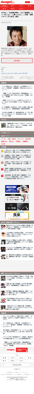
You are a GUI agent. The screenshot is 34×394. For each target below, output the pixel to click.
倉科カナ (11, 141)
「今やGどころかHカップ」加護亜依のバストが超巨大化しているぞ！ (26, 78)
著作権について (20, 374)
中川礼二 (16, 73)
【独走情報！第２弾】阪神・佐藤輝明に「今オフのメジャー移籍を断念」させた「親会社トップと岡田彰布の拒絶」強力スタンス (17, 176)
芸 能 (4, 5)
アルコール (3, 73)
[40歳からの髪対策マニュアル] (17, 192)
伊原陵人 (18, 141)
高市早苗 (28, 139)
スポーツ (13, 5)
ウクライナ (21, 139)
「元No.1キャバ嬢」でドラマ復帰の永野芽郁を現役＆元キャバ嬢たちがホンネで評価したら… (17, 151)
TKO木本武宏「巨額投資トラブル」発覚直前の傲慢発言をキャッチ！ (7, 78)
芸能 (2, 69)
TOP (27, 2)
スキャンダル (10, 73)
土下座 (23, 73)
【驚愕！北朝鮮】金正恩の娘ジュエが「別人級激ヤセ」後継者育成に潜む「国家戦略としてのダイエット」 (17, 170)
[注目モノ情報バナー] (17, 210)
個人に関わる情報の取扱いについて (9, 374)
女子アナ (13, 8)
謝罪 (26, 73)
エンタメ (21, 8)
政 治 (29, 5)
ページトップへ (17, 364)
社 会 (21, 5)
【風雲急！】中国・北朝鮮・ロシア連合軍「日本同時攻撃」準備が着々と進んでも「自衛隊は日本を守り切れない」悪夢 (17, 157)
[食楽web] (17, 219)
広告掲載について (28, 374)
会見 (20, 73)
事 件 (4, 8)
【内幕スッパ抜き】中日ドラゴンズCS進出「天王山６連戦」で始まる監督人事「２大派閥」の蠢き (17, 163)
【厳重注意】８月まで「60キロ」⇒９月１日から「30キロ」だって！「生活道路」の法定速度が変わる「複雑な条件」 (19, 125)
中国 (9, 139)
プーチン (3, 139)
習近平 (14, 139)
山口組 (3, 144)
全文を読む (17, 60)
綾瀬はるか (4, 141)
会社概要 (9, 372)
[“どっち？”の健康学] (17, 201)
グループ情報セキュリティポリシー (19, 372)
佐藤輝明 (25, 141)
